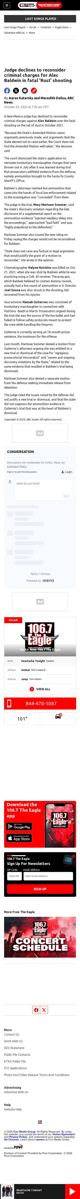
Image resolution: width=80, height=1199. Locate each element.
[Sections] (7, 5)
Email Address (31, 869)
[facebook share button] (7, 91)
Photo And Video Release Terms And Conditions (37, 1075)
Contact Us (11, 1034)
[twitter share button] (16, 91)
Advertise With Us (14, 32)
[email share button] (25, 91)
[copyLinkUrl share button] (34, 91)
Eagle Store (62, 27)
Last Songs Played (14, 27)
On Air (32, 27)
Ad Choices (11, 1139)
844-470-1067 (41, 703)
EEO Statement (14, 1048)
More (32, 32)
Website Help (13, 1109)
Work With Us (13, 1041)
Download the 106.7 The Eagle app (24, 810)
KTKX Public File (15, 1061)
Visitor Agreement (63, 1134)
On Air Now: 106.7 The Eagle (40, 649)
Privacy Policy (18, 1136)
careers (40, 1139)
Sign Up (40, 889)
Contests (46, 27)
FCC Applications (15, 1068)
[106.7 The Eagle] (40, 5)
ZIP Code (12, 869)
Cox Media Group (24, 1131)
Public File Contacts (17, 1054)
